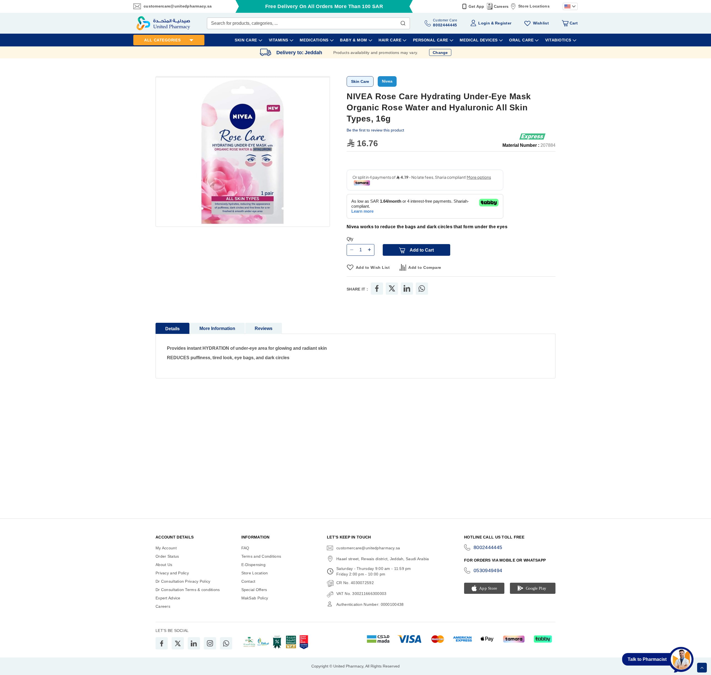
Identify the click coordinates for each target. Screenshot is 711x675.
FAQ (245, 548)
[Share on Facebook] (377, 288)
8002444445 (488, 547)
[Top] (702, 667)
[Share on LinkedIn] (407, 288)
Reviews (263, 328)
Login (484, 23)
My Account (166, 548)
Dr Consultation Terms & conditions (188, 589)
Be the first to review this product (375, 130)
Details (172, 328)
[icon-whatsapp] (226, 643)
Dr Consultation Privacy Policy (183, 581)
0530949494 (488, 570)
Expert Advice (168, 598)
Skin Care (360, 81)
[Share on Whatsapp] (422, 288)
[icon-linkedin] (194, 643)
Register (503, 23)
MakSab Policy (254, 598)
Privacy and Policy (172, 573)
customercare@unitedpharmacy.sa (178, 6)
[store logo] (163, 23)
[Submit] (403, 22)
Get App (476, 6)
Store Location (254, 573)
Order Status (167, 556)
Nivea (387, 81)
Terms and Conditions (261, 556)
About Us (164, 564)
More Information (217, 328)
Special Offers (254, 589)
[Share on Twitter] (392, 288)
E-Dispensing (253, 564)
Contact (248, 581)
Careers (501, 6)
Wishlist (541, 23)
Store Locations (534, 6)
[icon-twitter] (178, 643)
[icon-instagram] (210, 643)
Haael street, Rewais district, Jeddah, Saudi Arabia (382, 559)
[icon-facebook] (162, 643)
